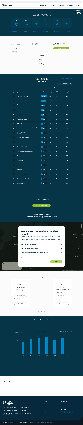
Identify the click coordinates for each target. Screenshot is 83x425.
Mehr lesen (58, 299)
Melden (26, 281)
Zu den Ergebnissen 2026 (61, 48)
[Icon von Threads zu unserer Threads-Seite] (70, 412)
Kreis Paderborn (50, 202)
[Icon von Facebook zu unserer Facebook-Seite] (62, 412)
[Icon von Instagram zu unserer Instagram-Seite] (64, 412)
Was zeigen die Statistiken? (29, 248)
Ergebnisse (61, 5)
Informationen (14, 31)
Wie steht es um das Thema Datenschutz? (34, 252)
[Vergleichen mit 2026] (61, 331)
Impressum (36, 422)
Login (79, 5)
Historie (55, 31)
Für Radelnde (43, 5)
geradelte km (44, 92)
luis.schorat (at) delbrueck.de (17, 45)
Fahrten (51, 92)
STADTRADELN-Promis (66, 406)
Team (18, 92)
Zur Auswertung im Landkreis (41, 205)
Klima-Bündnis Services (11, 422)
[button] (12, 346)
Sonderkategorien (64, 83)
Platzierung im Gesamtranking (66, 78)
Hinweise (35, 31)
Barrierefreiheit (50, 422)
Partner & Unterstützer (65, 404)
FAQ (42, 407)
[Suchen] (54, 87)
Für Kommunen (52, 5)
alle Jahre (14, 324)
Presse (43, 409)
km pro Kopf (67, 92)
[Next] (43, 311)
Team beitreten (21, 303)
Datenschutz (43, 422)
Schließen (56, 261)
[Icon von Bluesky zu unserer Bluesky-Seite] (72, 412)
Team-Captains (67, 31)
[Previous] (39, 311)
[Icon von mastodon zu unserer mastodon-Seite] (67, 412)
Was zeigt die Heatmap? (28, 244)
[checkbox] (41, 258)
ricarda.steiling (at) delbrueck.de (38, 44)
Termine (25, 31)
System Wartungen (46, 411)
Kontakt (31, 422)
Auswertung (45, 31)
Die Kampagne (70, 5)
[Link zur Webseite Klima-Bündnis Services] (8, 403)
